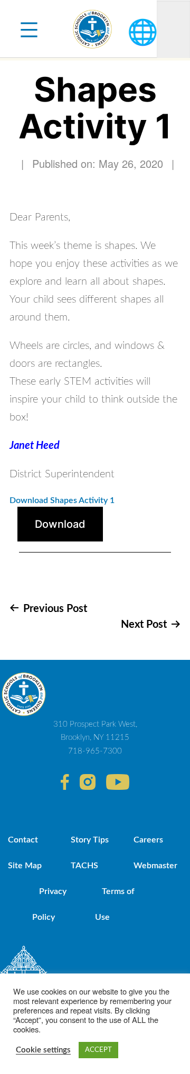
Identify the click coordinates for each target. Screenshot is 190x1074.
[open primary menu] (29, 29)
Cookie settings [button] (43, 1050)
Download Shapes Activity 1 (62, 500)
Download (60, 524)
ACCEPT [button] (98, 1050)
